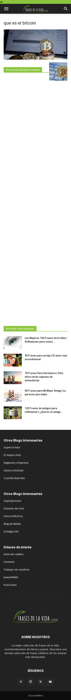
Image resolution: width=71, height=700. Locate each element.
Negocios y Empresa (16, 462)
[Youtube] (50, 682)
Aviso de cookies (13, 554)
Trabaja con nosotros (16, 569)
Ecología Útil (11, 531)
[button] (6, 9)
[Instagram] (30, 681)
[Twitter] (40, 682)
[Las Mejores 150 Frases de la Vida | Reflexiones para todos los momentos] (13, 342)
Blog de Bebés (12, 524)
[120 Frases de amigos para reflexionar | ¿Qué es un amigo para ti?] (13, 412)
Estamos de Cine (14, 508)
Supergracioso (12, 500)
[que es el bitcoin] (35, 58)
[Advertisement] (26, 198)
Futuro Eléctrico (13, 516)
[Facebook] (20, 682)
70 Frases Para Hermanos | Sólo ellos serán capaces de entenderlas (44, 377)
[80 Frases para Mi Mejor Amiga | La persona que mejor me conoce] (13, 395)
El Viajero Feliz (12, 455)
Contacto (9, 562)
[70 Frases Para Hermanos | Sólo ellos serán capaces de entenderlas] (13, 377)
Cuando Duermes (14, 478)
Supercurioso (12, 447)
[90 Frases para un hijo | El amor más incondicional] (13, 360)
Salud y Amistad (13, 470)
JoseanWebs (11, 577)
